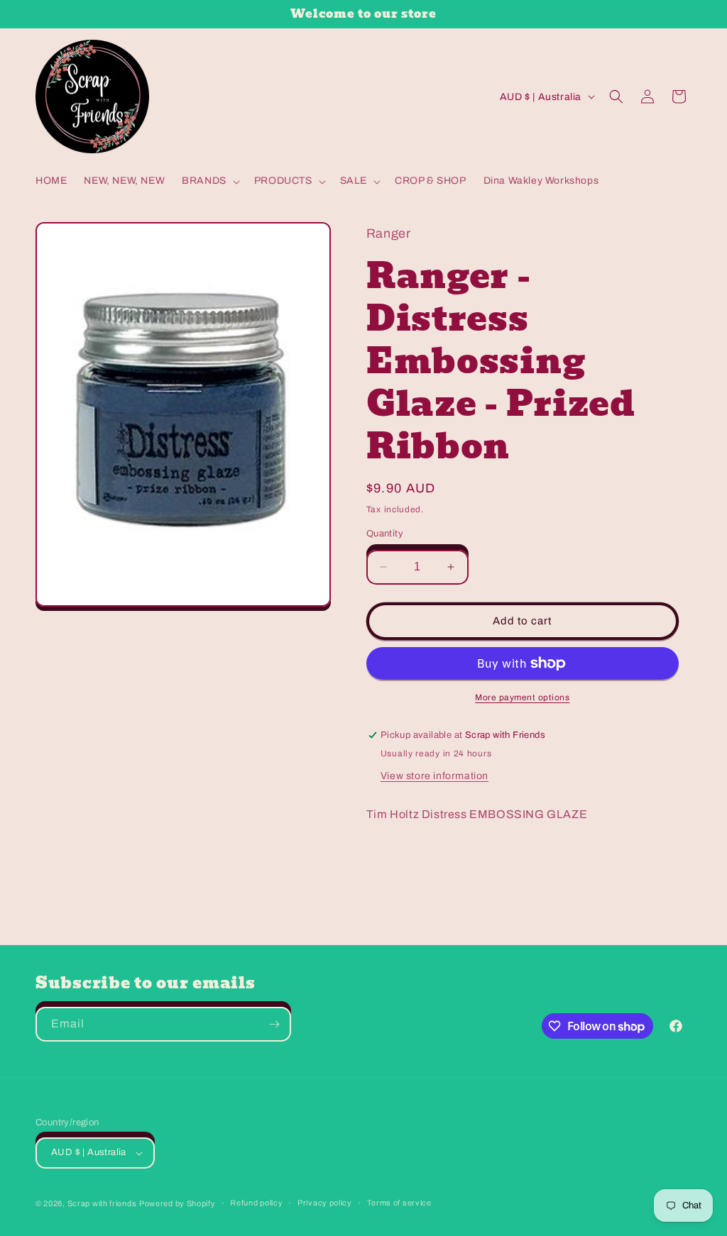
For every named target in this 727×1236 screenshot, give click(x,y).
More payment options (522, 697)
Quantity (384, 534)
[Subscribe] (274, 1024)
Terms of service (399, 1202)
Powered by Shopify (177, 1203)
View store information (434, 776)
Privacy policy (324, 1202)
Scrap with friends (102, 1203)
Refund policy (256, 1202)
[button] (209, 181)
